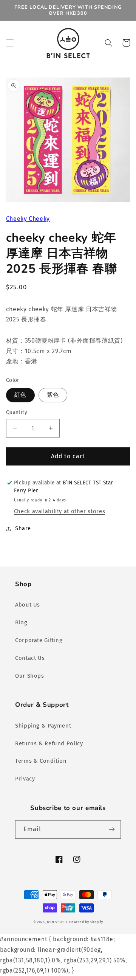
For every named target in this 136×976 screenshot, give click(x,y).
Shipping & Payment (43, 725)
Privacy (25, 778)
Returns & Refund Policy (49, 743)
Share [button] (23, 528)
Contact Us (30, 658)
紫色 (53, 394)
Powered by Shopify (86, 922)
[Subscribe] (112, 829)
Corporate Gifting (39, 640)
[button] (10, 42)
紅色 (20, 394)
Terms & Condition (41, 760)
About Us (27, 604)
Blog (21, 622)
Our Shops (29, 675)
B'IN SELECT (57, 922)
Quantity (16, 412)
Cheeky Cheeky (28, 218)
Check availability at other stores (59, 511)
